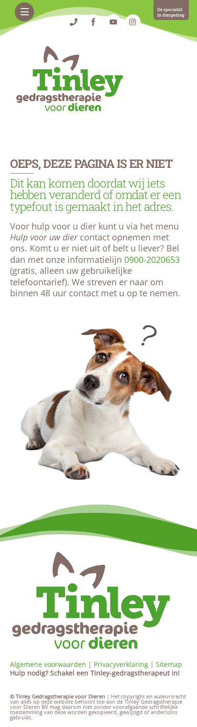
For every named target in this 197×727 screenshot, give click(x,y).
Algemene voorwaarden (48, 664)
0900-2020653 (152, 259)
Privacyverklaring (121, 664)
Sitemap (169, 664)
